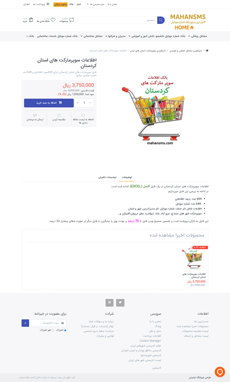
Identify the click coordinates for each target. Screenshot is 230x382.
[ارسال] (25, 323)
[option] (155, 111)
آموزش (26, 4)
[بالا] (207, 51)
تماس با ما (112, 4)
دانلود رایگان (61, 5)
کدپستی (156, 368)
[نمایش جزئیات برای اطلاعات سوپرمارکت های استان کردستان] (193, 258)
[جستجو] (161, 20)
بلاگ (71, 4)
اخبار (79, 4)
